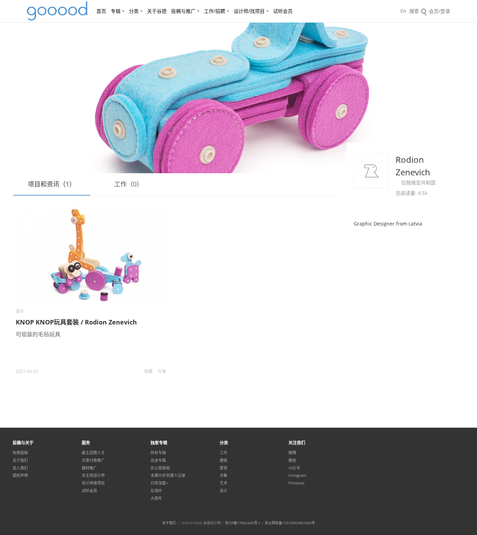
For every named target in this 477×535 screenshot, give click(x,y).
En (403, 11)
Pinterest (296, 483)
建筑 (223, 460)
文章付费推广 (93, 460)
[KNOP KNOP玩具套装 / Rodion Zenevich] (91, 254)
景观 (223, 468)
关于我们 (20, 460)
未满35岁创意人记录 (168, 475)
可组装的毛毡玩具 (38, 334)
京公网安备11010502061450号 (290, 522)
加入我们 (20, 468)
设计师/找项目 (249, 11)
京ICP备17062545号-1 (242, 522)
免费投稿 (20, 452)
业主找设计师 (93, 475)
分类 (134, 11)
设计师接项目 (93, 483)
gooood (57, 11)
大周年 (156, 498)
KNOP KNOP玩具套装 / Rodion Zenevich (76, 322)
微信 (292, 460)
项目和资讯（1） (51, 184)
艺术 (223, 483)
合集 (223, 475)
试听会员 (283, 11)
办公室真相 (160, 468)
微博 (292, 452)
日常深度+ (159, 483)
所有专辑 (158, 452)
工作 (223, 452)
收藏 (148, 371)
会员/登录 (439, 11)
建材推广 (89, 468)
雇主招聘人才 (93, 452)
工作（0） (128, 184)
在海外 (156, 490)
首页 (101, 11)
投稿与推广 (183, 11)
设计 (20, 311)
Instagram (297, 475)
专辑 (115, 11)
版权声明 (20, 475)
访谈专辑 (158, 460)
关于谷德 (157, 11)
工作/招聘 (214, 11)
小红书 (294, 468)
